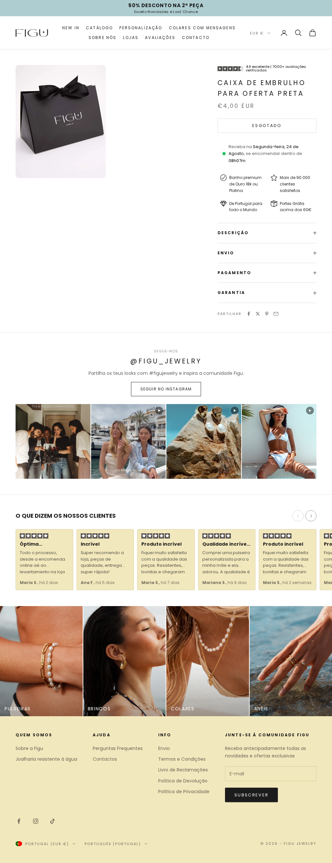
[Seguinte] (310, 515)
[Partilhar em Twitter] (257, 313)
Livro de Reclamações (183, 770)
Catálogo (99, 28)
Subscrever (251, 795)
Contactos (105, 759)
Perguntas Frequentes (118, 748)
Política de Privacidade (183, 791)
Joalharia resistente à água (46, 759)
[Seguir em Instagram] (35, 821)
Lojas (130, 37)
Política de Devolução (183, 781)
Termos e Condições (182, 759)
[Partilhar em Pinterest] (266, 313)
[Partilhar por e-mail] (276, 313)
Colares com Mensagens (202, 28)
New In (70, 28)
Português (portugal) (113, 843)
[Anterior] (297, 515)
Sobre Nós (102, 37)
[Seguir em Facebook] (19, 821)
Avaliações (160, 37)
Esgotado (267, 125)
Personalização (140, 28)
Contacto (195, 37)
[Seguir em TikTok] (52, 821)
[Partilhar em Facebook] (248, 313)
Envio (164, 748)
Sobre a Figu (29, 748)
